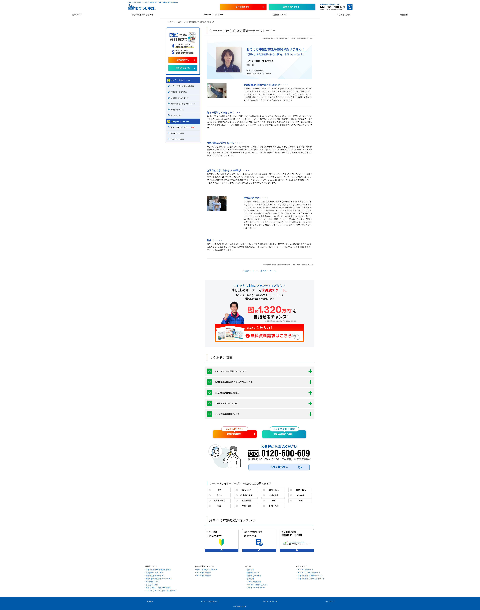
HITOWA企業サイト (305, 569)
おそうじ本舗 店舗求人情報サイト (311, 578)
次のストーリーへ (268, 270)
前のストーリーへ (250, 270)
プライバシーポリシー (256, 587)
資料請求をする (183, 60)
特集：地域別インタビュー (182, 127)
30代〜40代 (273, 490)
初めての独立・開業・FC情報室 (158, 587)
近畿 (219, 506)
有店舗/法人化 (246, 495)
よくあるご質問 (343, 14)
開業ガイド (77, 14)
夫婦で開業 (273, 495)
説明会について (280, 14)
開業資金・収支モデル (179, 92)
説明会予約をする (183, 68)
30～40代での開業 (177, 133)
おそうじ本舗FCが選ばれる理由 (182, 86)
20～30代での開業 (177, 139)
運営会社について (177, 110)
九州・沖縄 (273, 506)
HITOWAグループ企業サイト (309, 572)
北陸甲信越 (246, 500)
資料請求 (250, 569)
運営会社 (404, 14)
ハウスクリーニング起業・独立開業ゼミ (161, 590)
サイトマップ (330, 601)
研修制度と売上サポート (143, 14)
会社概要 (150, 601)
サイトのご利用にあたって (257, 584)
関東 (274, 500)
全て (219, 490)
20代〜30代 (246, 490)
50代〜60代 (301, 490)
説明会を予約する (254, 575)
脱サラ (219, 495)
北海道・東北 (219, 500)
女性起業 (300, 495)
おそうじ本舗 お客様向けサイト (310, 575)
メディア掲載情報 (254, 581)
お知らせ (250, 578)
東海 (301, 500)
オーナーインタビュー (213, 14)
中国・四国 (246, 506)
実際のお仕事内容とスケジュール (183, 104)
